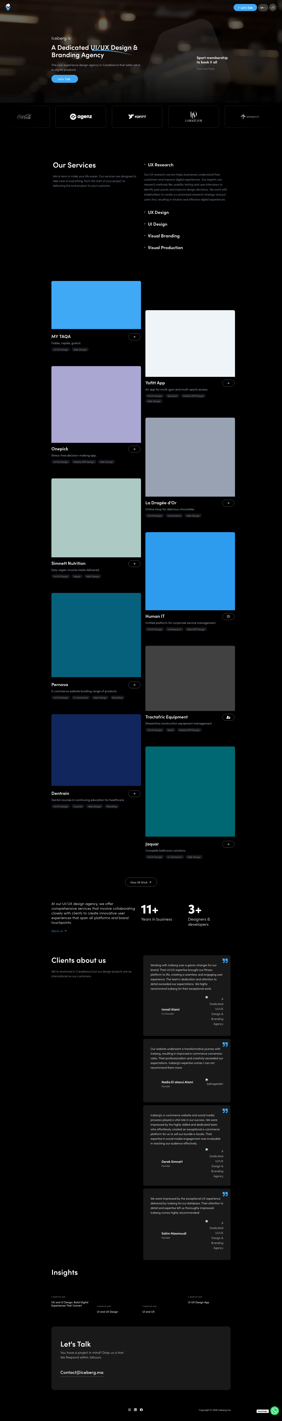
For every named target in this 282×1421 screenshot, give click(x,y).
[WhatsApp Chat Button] (274, 1410)
